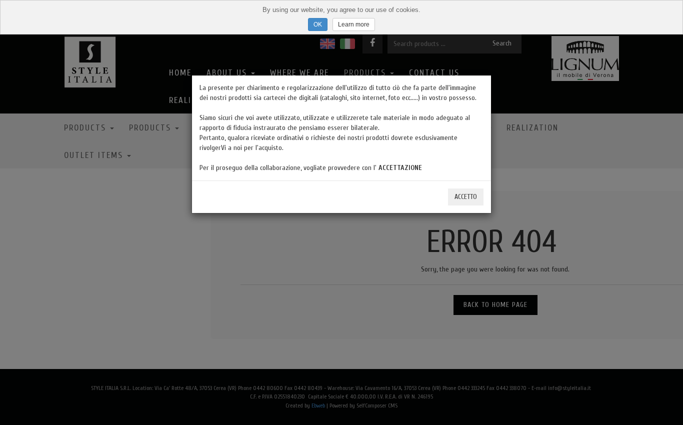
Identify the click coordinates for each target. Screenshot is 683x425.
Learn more (354, 24)
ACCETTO (465, 196)
